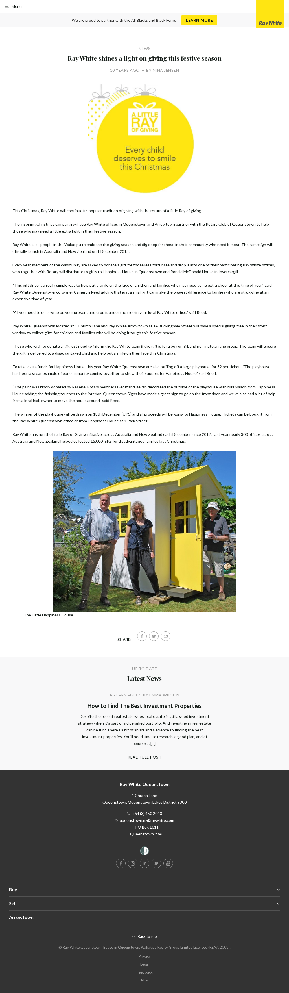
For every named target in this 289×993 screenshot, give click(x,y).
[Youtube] (168, 863)
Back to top (147, 936)
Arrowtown (21, 917)
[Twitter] (154, 636)
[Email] (165, 636)
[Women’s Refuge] (144, 851)
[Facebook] (142, 636)
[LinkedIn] (144, 863)
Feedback (145, 972)
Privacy (145, 956)
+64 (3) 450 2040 (147, 813)
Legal (144, 964)
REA (144, 980)
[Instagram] (132, 863)
